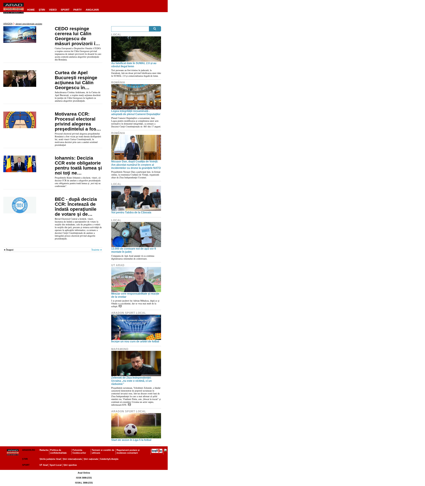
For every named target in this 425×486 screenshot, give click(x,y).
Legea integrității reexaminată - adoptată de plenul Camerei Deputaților (135, 113)
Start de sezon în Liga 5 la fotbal (131, 440)
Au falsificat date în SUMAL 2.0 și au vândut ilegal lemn (133, 65)
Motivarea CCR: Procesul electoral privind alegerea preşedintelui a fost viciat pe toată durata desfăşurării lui (78, 122)
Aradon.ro (28, 450)
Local (116, 34)
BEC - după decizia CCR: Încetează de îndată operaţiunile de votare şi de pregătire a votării (76, 207)
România (118, 82)
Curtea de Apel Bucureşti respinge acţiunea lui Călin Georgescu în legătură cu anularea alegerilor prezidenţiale (78, 80)
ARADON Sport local (128, 312)
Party (77, 9)
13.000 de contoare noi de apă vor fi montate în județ (133, 250)
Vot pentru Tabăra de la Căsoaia (131, 212)
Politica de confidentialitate (58, 451)
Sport (65, 9)
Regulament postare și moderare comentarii (128, 451)
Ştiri (42, 9)
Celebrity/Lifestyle (109, 459)
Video (53, 9)
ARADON (7, 24)
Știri (25, 459)
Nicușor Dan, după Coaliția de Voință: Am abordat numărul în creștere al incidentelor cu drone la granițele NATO (136, 164)
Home (31, 9)
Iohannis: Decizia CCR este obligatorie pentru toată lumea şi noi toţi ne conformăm (78, 166)
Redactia (44, 450)
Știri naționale (91, 459)
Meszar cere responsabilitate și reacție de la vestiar (135, 295)
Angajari (92, 9)
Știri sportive (70, 465)
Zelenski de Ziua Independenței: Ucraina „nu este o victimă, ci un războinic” (131, 380)
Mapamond (119, 349)
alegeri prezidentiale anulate (28, 24)
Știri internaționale (72, 459)
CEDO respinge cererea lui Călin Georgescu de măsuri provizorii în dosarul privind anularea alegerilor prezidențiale (76, 36)
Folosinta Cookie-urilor (79, 451)
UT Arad (118, 265)
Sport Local (56, 465)
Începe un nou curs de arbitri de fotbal (135, 341)
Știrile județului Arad (50, 459)
